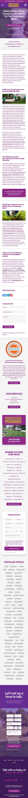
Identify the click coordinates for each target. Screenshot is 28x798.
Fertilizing (9, 598)
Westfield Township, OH (14, 479)
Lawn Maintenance (9, 624)
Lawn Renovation (18, 627)
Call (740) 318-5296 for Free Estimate (14, 1)
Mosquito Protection (14, 637)
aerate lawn (14, 566)
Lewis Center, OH (10, 459)
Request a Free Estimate (14, 25)
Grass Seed (8, 601)
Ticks (14, 672)
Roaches (18, 659)
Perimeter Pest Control (10, 653)
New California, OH (10, 487)
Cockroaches (18, 576)
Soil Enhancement (19, 666)
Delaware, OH (20, 482)
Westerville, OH (21, 461)
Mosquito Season (9, 640)
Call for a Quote (14, 382)
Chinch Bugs (9, 576)
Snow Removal (19, 662)
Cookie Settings (14, 791)
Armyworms (11, 569)
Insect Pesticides (11, 611)
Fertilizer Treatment (19, 595)
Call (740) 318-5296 (14, 430)
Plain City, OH (14, 473)
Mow (17, 640)
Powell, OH (6, 461)
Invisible (19, 611)
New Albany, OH (9, 499)
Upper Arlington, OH (17, 493)
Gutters (13, 605)
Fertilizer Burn (7, 595)
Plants (15, 656)
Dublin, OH (13, 461)
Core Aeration (10, 579)
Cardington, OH (11, 470)
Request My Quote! (14, 548)
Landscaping (7, 617)
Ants (5, 569)
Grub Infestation (18, 601)
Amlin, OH (18, 470)
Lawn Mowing (8, 627)
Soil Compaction (8, 666)
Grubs (7, 605)
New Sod (8, 646)
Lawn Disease (8, 621)
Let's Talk (11, 780)
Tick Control (7, 672)
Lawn (14, 617)
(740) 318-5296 (16, 280)
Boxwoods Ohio (20, 569)
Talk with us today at (14, 771)
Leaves (8, 634)
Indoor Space (7, 608)
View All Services (14, 407)
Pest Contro (21, 653)
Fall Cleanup (9, 585)
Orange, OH (6, 473)
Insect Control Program (18, 608)
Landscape (8, 614)
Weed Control (20, 675)
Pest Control (14, 401)
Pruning (21, 656)
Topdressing (21, 672)
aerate (6, 566)
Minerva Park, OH (18, 499)
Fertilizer (17, 592)
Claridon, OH (19, 459)
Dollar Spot (10, 582)
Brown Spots (9, 573)
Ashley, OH (18, 467)
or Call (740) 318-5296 (14, 28)
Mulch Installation (18, 643)
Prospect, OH (7, 490)
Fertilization (20, 589)
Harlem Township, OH (9, 482)
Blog (18, 760)
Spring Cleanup (17, 669)
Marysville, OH (17, 464)
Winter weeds (10, 678)
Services (10, 760)
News (13, 646)
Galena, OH (9, 496)
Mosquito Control (17, 634)
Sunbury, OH (22, 473)
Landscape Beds (18, 614)
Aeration (21, 566)
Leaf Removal (18, 630)
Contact (14, 762)
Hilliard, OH (8, 493)
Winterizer (18, 678)
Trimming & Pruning (9, 675)
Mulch (22, 640)
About (5, 760)
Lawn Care (14, 397)
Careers (22, 760)
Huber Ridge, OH (7, 485)
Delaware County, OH (19, 485)
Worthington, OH (14, 476)
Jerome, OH (20, 487)
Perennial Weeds (18, 650)
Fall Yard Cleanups (9, 589)
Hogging (20, 605)
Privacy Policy (7, 795)
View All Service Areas (14, 504)
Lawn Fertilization (18, 621)
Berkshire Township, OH (18, 490)
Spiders (9, 669)
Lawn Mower (20, 624)
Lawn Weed (9, 630)
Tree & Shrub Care (14, 402)
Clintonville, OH (18, 496)
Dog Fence (18, 579)
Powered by (16, 795)
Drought (18, 582)
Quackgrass (11, 659)
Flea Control (18, 598)
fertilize (10, 592)
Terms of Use (14, 795)
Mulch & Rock (8, 643)
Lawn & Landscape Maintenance (14, 399)
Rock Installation (9, 662)
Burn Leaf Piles (18, 573)
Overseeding (8, 650)
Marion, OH (10, 464)
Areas (14, 760)
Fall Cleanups (18, 585)
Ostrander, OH (11, 467)
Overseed (20, 646)
